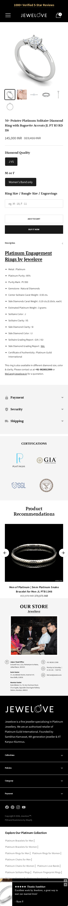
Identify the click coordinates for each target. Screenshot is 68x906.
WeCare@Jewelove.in (16, 373)
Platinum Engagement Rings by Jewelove (28, 257)
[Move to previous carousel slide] (5, 553)
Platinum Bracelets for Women (21, 846)
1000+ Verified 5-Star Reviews (34, 5)
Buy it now (33, 229)
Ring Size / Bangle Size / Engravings (31, 193)
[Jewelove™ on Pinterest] (12, 808)
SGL (43, 346)
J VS (11, 162)
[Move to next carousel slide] (63, 553)
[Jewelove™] (34, 15)
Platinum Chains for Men (18, 859)
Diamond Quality (17, 152)
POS (7, 820)
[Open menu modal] (8, 15)
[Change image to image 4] (46, 94)
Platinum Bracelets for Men (19, 840)
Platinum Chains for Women (19, 865)
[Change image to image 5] (58, 94)
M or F (9, 173)
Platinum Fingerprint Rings (47, 872)
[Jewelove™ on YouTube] (24, 808)
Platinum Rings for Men (17, 853)
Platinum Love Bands (48, 865)
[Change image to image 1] (10, 94)
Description (10, 243)
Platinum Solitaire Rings (17, 872)
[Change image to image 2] (22, 94)
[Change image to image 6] (10, 106)
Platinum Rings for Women (46, 853)
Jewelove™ (26, 816)
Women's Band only (21, 182)
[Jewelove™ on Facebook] (7, 808)
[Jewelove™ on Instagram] (18, 808)
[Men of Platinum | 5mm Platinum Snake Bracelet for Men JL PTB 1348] (34, 553)
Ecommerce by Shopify (22, 820)
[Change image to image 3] (34, 94)
